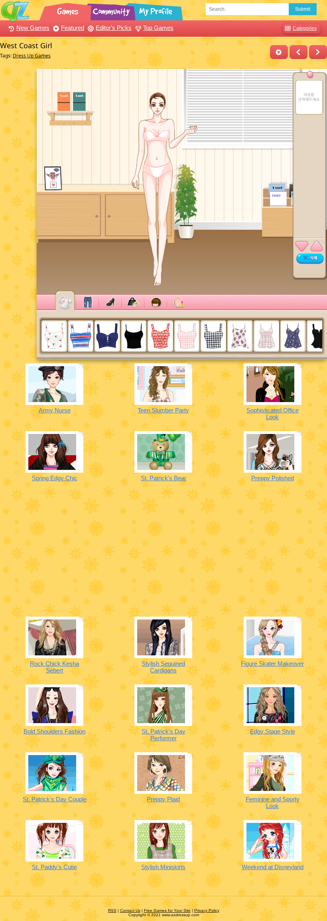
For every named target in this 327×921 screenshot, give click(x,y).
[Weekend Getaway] (318, 52)
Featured (72, 27)
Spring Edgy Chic (54, 478)
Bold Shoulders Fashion (54, 731)
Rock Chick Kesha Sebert (54, 667)
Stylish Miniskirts (163, 867)
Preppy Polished (272, 478)
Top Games (158, 27)
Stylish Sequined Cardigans (163, 667)
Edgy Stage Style (272, 731)
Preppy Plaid (163, 799)
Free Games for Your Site (167, 910)
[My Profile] (156, 10)
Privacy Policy (206, 910)
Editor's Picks (114, 27)
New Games (32, 27)
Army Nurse (55, 410)
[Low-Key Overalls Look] (298, 52)
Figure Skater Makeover (272, 663)
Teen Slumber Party (163, 410)
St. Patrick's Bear (163, 478)
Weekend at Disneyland (272, 867)
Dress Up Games (32, 55)
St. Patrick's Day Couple (55, 799)
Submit (302, 9)
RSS (112, 910)
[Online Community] (112, 10)
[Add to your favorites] (279, 52)
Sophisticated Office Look (272, 413)
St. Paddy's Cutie (54, 867)
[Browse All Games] (69, 10)
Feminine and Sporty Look (272, 802)
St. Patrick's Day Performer (163, 735)
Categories (305, 28)
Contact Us (130, 910)
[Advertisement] (163, 555)
